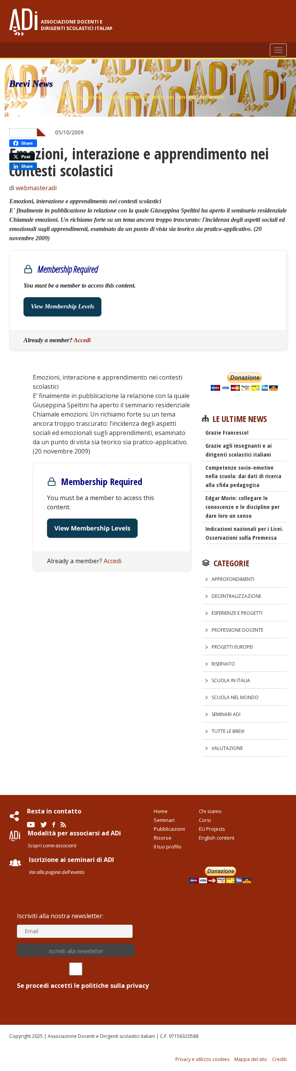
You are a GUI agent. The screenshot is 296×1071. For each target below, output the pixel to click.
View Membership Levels (62, 306)
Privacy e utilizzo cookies (202, 1059)
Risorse (163, 837)
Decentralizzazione (236, 596)
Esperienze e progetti (237, 613)
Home (161, 811)
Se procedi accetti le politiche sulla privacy (83, 985)
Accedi (82, 340)
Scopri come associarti (52, 845)
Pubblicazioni (169, 828)
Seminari (164, 820)
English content (216, 837)
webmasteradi (36, 188)
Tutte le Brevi (228, 731)
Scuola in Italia (231, 680)
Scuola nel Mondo (235, 697)
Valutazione (227, 748)
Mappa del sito (250, 1059)
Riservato (223, 664)
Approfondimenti (233, 579)
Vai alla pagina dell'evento (56, 872)
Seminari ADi (226, 714)
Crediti (279, 1059)
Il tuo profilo (168, 846)
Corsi (205, 820)
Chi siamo (210, 811)
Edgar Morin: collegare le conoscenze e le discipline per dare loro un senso (242, 506)
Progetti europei (232, 647)
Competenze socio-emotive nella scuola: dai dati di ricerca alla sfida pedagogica (243, 476)
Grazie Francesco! (227, 432)
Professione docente (237, 630)
